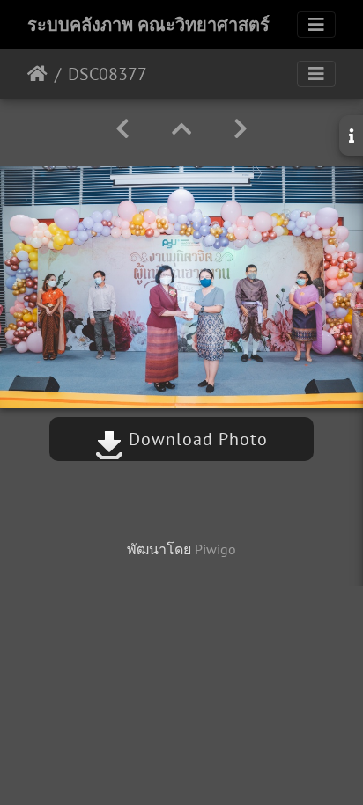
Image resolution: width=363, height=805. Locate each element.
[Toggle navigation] (316, 24)
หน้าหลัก (37, 74)
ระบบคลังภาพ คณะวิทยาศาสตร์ (148, 24)
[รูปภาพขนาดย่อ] (181, 128)
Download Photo (195, 439)
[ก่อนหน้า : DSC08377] (122, 128)
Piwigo (215, 549)
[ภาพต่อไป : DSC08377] (240, 128)
